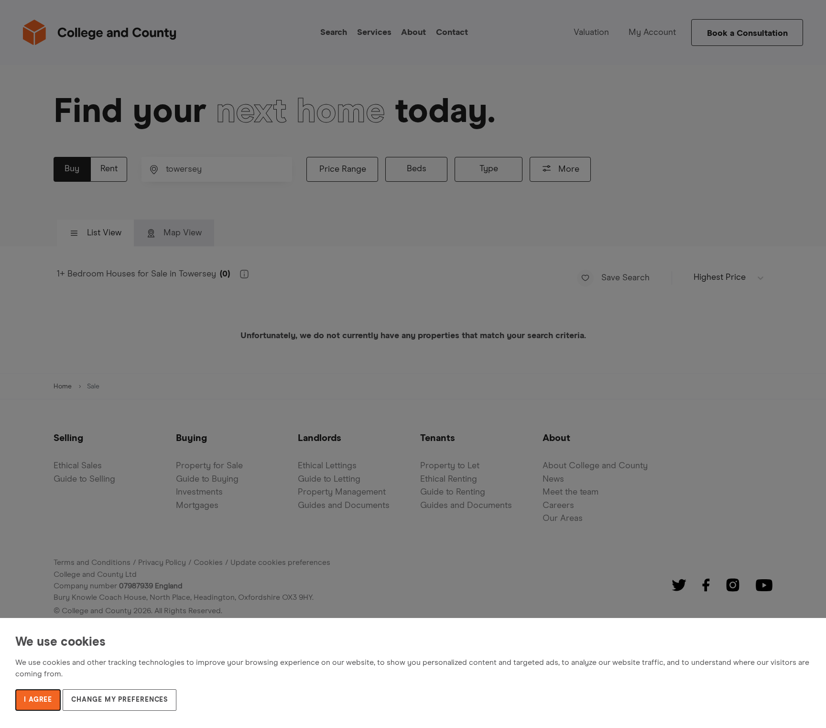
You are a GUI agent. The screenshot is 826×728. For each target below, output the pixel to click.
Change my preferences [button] (119, 699)
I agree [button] (38, 699)
